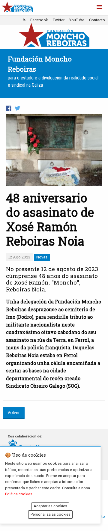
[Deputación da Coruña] (25, 444)
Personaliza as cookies (50, 514)
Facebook (39, 20)
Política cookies (18, 494)
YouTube (76, 20)
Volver (14, 412)
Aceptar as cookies (50, 506)
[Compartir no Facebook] (8, 108)
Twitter (58, 20)
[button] (99, 7)
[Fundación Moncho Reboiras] (54, 34)
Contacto (97, 20)
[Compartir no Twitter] (17, 108)
